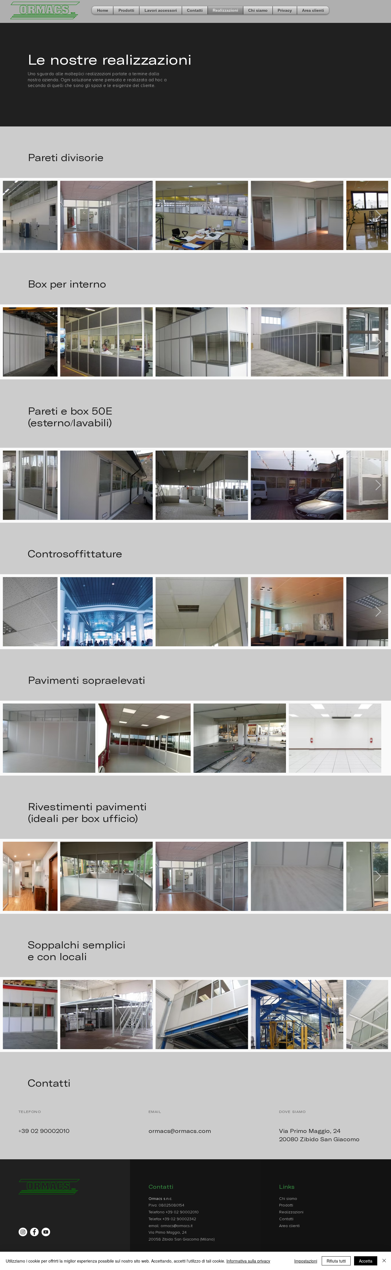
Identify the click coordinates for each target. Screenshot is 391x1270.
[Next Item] (378, 215)
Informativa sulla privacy (248, 1261)
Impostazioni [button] (305, 1261)
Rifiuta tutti (336, 1261)
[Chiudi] (384, 1260)
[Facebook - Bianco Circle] (34, 1232)
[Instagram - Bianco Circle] (23, 1232)
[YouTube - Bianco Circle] (46, 1232)
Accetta (365, 1261)
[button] (126, 10)
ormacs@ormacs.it (177, 1225)
